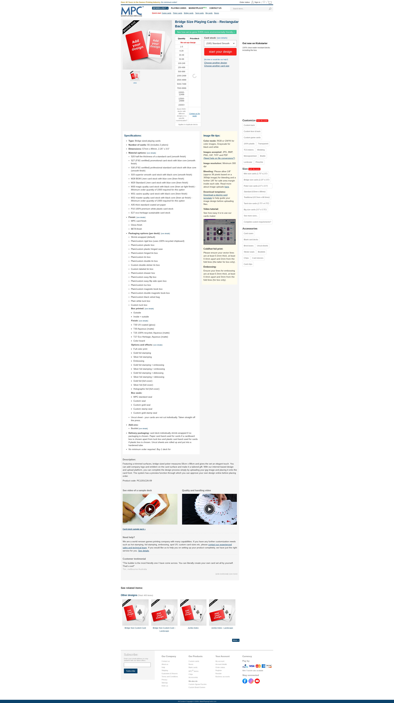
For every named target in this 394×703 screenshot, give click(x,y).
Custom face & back (252, 131)
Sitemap (165, 683)
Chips (246, 258)
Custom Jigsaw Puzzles (198, 684)
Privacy (164, 680)
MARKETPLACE (198, 8)
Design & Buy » (160, 8)
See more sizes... (251, 216)
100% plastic (249, 144)
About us (165, 664)
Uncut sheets (262, 246)
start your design (220, 51)
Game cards (166, 13)
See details (143, 550)
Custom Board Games (197, 687)
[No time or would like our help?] (216, 59)
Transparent (263, 144)
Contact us (166, 661)
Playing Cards (178, 8)
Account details (221, 664)
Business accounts (222, 676)
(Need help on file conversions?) (219, 158)
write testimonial (222, 574)
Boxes (191, 664)
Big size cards (255, 210)
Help (163, 667)
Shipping (165, 670)
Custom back (249, 125)
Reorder (218, 673)
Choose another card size (216, 66)
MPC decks (194, 671)
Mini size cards (255, 174)
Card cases (248, 233)
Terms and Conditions (170, 676)
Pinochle (259, 162)
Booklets (261, 252)
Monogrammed (250, 156)
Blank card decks (251, 240)
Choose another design (215, 62)
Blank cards (193, 667)
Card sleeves (257, 258)
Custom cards (194, 661)
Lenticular (248, 162)
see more (233, 574)
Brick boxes (248, 246)
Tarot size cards (256, 203)
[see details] (222, 38)
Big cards (209, 13)
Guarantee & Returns (170, 673)
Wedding (261, 150)
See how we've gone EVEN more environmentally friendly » (206, 32)
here (227, 187)
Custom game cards (252, 137)
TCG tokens (249, 150)
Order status (220, 667)
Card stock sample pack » (134, 529)
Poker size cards (256, 186)
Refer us (165, 686)
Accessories (193, 677)
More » (236, 640)
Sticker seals (249, 252)
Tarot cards (199, 13)
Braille (262, 156)
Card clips (248, 264)
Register (218, 670)
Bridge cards (188, 13)
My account (219, 661)
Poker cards (177, 13)
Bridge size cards (256, 180)
